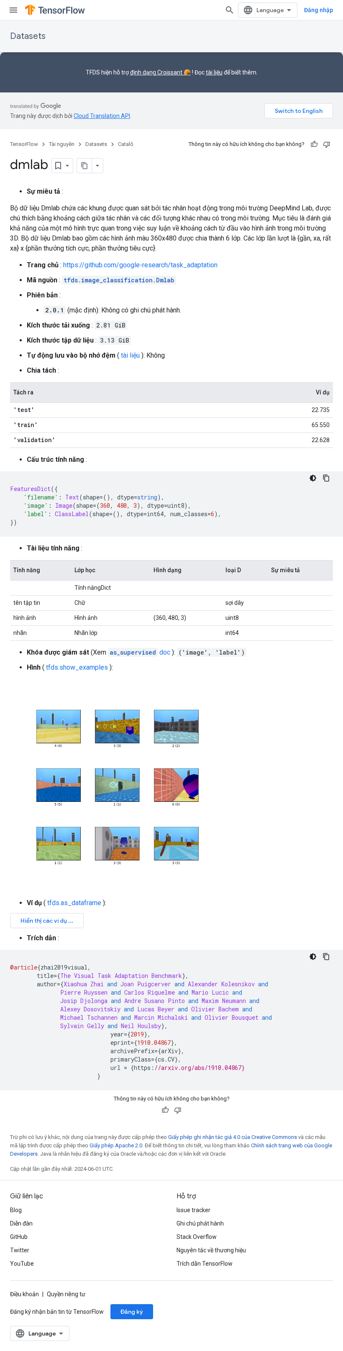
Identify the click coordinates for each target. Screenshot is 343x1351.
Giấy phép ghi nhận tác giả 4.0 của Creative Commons (232, 1137)
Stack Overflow (197, 1236)
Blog (16, 1210)
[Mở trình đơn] (13, 10)
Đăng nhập (318, 10)
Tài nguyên (61, 144)
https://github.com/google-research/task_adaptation (140, 265)
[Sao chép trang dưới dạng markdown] (84, 166)
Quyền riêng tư (66, 1294)
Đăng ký (131, 1311)
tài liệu (214, 72)
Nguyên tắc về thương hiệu (211, 1250)
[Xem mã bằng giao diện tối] (313, 478)
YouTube (22, 1263)
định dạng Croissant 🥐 (160, 72)
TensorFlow (24, 144)
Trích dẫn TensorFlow (205, 1263)
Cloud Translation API (102, 116)
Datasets (28, 36)
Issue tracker (193, 1210)
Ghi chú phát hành (200, 1223)
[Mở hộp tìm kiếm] (230, 10)
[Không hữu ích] (326, 144)
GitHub (19, 1236)
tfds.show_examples (77, 667)
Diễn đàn (21, 1223)
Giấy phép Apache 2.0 (116, 1145)
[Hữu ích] (314, 144)
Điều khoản (24, 1294)
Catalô (125, 144)
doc (140, 652)
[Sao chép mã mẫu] (326, 478)
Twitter (19, 1250)
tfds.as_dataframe (74, 903)
